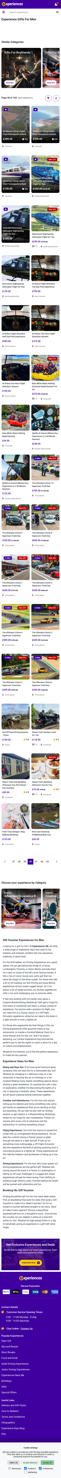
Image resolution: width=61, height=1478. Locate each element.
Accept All (47, 1463)
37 (13, 861)
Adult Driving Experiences (15, 1363)
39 (25, 861)
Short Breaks (8, 1352)
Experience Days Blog (13, 1428)
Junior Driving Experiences (15, 1369)
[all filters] (48, 98)
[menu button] (3, 12)
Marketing (32, 1472)
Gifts (4, 1386)
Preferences (48, 1468)
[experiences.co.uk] (30, 1279)
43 (47, 861)
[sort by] (56, 98)
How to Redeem (10, 1411)
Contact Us (27, 1328)
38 (19, 861)
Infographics (8, 1422)
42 (42, 861)
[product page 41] (56, 862)
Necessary (16, 1468)
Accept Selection (30, 1463)
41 (36, 861)
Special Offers (9, 1392)
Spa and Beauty (9, 1346)
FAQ (3, 1434)
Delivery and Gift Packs (13, 1405)
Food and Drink (9, 1358)
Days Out (6, 1340)
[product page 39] (5, 862)
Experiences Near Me (12, 1375)
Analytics (32, 1468)
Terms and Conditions (13, 1416)
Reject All (13, 1463)
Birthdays (6, 1380)
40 (30, 861)
